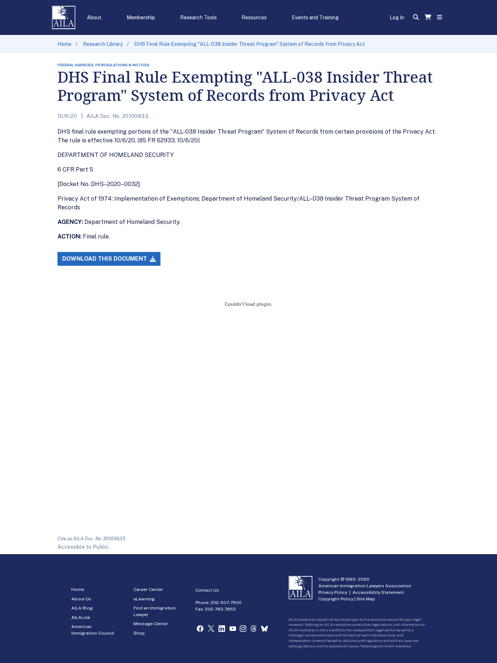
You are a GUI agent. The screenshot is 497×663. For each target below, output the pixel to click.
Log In (397, 17)
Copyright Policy (335, 598)
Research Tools (198, 17)
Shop (139, 633)
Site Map (366, 598)
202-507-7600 (226, 602)
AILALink (80, 617)
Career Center (148, 589)
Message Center (151, 623)
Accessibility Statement (378, 592)
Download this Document (105, 258)
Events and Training (315, 17)
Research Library (103, 44)
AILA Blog (82, 608)
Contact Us (207, 590)
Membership (141, 17)
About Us (81, 598)
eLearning (144, 598)
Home (64, 44)
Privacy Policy (332, 592)
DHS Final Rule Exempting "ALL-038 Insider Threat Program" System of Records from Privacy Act (249, 44)
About (94, 17)
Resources (254, 17)
